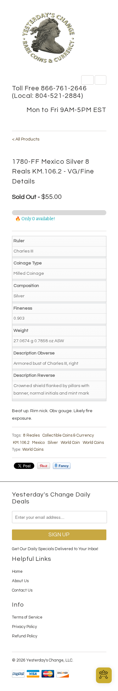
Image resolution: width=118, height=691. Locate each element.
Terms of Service (27, 617)
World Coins (93, 442)
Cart (100, 80)
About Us (20, 581)
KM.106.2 (21, 442)
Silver (53, 442)
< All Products (25, 139)
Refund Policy (24, 636)
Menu (87, 80)
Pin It (43, 466)
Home (17, 571)
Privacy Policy (24, 627)
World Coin (70, 442)
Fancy (61, 466)
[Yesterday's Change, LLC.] (59, 38)
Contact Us (22, 590)
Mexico (38, 442)
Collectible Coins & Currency (68, 435)
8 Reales (31, 435)
